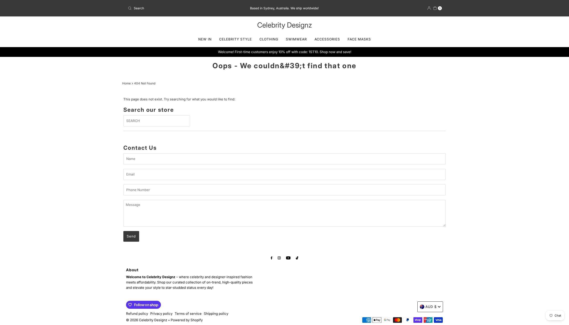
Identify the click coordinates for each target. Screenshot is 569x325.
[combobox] (177, 8)
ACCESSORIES (327, 39)
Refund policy (137, 313)
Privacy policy (161, 313)
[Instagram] (279, 257)
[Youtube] (288, 257)
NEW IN (205, 39)
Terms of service (188, 313)
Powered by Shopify (187, 320)
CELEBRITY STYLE (235, 39)
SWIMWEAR (296, 39)
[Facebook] (271, 257)
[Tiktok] (297, 257)
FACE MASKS (359, 39)
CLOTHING (268, 39)
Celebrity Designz (284, 25)
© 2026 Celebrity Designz (146, 320)
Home (126, 83)
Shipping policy (216, 313)
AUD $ (431, 307)
